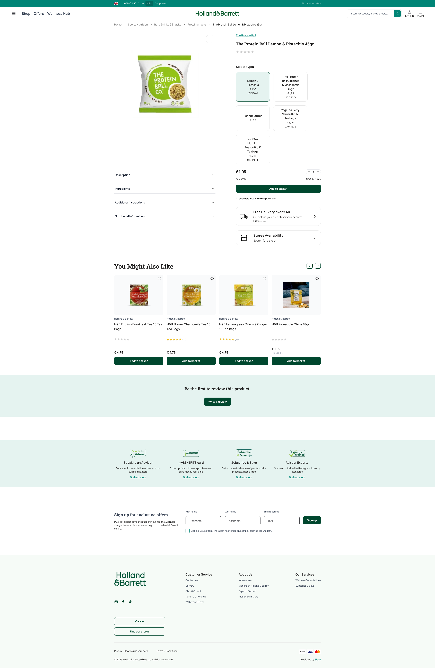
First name (191, 511)
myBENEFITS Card (248, 596)
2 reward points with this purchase (256, 198)
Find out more (138, 477)
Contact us (192, 580)
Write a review (217, 402)
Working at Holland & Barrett (254, 585)
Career (139, 621)
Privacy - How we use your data (131, 651)
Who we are (245, 580)
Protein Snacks (196, 24)
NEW (149, 3)
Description (122, 175)
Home (117, 24)
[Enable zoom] (210, 39)
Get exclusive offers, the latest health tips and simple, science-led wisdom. (231, 530)
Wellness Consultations (308, 580)
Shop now (160, 3)
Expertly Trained (247, 591)
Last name (230, 511)
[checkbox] (188, 531)
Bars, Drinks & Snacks (167, 24)
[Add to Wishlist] (160, 279)
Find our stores (140, 631)
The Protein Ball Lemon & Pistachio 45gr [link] (237, 24)
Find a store (308, 3)
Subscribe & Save (304, 585)
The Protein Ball (246, 35)
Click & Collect (193, 591)
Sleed (318, 659)
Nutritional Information (130, 216)
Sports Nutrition (138, 24)
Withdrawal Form (195, 602)
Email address (271, 511)
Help (318, 3)
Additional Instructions (130, 202)
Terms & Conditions (166, 651)
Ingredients (122, 189)
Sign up (312, 520)
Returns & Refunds (196, 596)
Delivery (190, 585)
